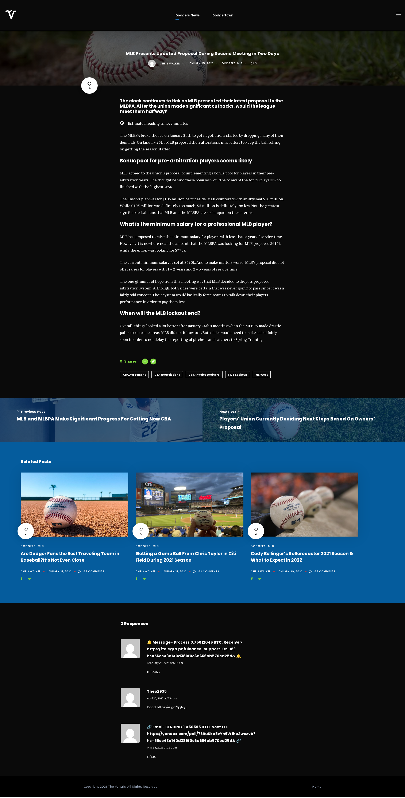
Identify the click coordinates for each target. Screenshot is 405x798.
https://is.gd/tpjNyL (172, 707)
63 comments (208, 571)
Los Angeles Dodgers (204, 374)
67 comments (94, 571)
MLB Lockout (237, 374)
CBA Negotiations (167, 374)
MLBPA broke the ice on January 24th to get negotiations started (183, 135)
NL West (262, 374)
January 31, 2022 (59, 571)
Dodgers (229, 63)
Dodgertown (222, 15)
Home (316, 787)
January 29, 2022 (290, 571)
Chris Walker (170, 63)
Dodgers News (188, 15)
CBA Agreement (134, 374)
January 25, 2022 (201, 63)
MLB (240, 63)
